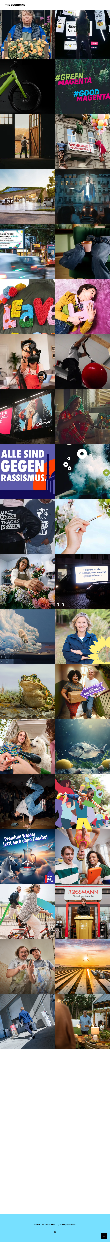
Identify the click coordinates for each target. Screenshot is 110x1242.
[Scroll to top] (104, 1235)
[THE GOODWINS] (15, 5)
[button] (103, 5)
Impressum (60, 1224)
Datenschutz (71, 1224)
